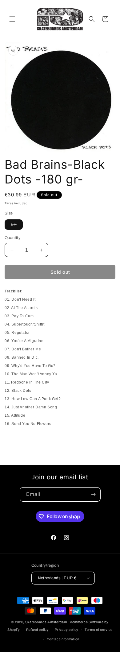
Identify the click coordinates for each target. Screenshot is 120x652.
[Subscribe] (93, 494)
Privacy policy (66, 629)
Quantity (13, 238)
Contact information (63, 639)
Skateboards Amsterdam (46, 622)
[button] (12, 19)
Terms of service (99, 629)
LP (17, 226)
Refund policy (37, 629)
